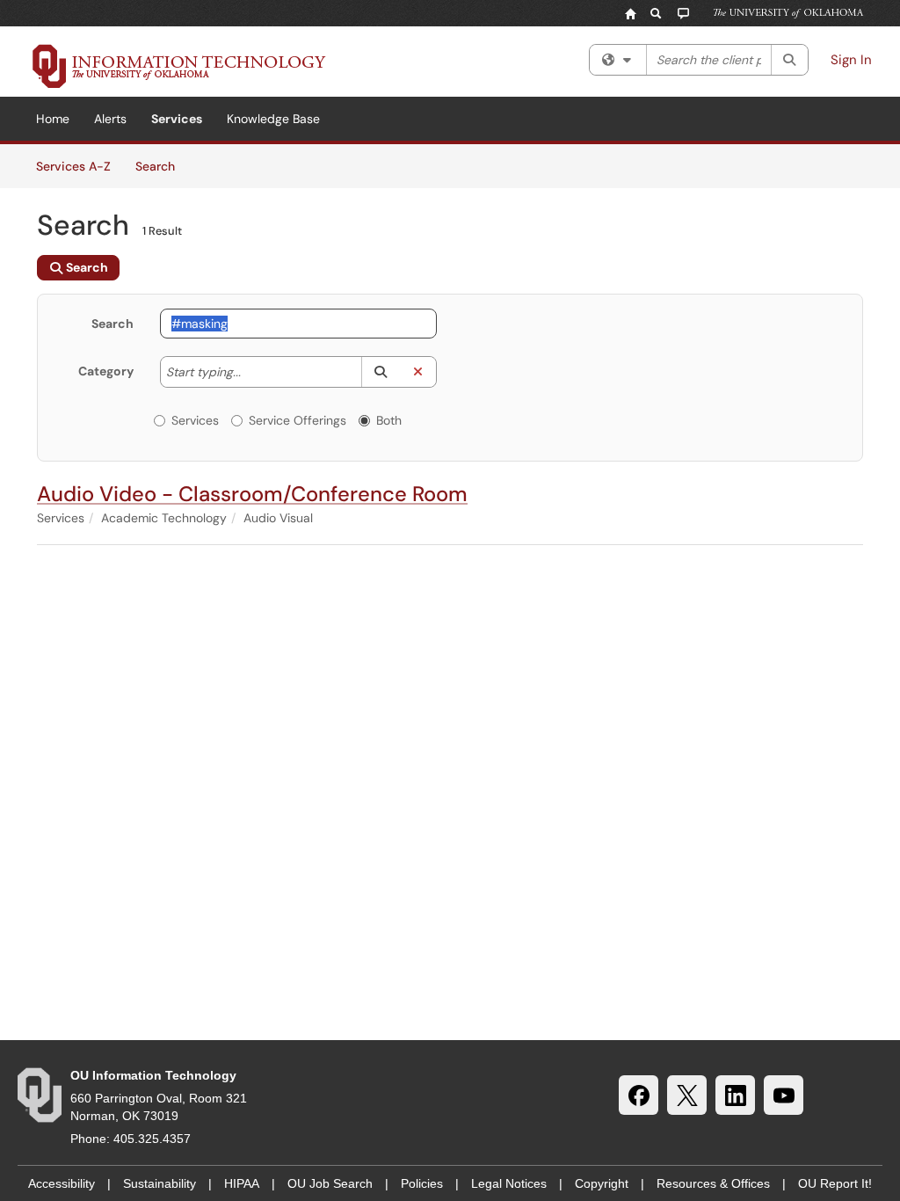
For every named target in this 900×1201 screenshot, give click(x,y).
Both (389, 420)
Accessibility (61, 1183)
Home (52, 119)
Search (161, 165)
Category (106, 371)
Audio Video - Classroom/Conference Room (252, 493)
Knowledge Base (273, 119)
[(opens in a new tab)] (179, 66)
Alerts (110, 119)
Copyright (601, 1183)
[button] (380, 372)
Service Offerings (297, 420)
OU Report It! (835, 1183)
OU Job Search (330, 1183)
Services (176, 119)
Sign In (851, 60)
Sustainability (159, 1183)
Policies (422, 1183)
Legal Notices (509, 1183)
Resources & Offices (713, 1183)
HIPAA (241, 1183)
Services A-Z (73, 166)
